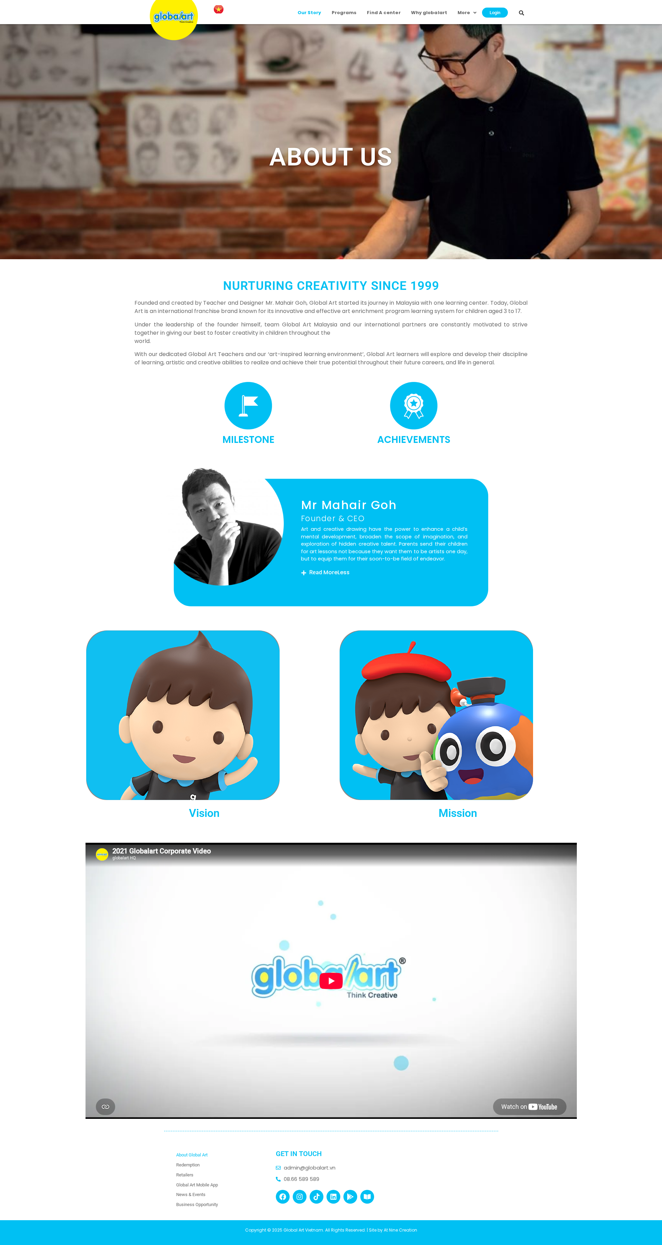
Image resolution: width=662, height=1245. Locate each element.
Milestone (248, 439)
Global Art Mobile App (197, 1184)
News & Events (190, 1194)
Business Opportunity (197, 1204)
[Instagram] (300, 1197)
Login (495, 12)
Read (329, 572)
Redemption (188, 1164)
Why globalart (429, 12)
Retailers (184, 1174)
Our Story (309, 12)
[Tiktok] (316, 1197)
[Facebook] (283, 1197)
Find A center (383, 12)
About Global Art (192, 1154)
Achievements (413, 439)
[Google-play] (350, 1197)
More (464, 12)
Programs (344, 12)
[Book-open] (367, 1197)
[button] (384, 572)
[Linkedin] (333, 1197)
